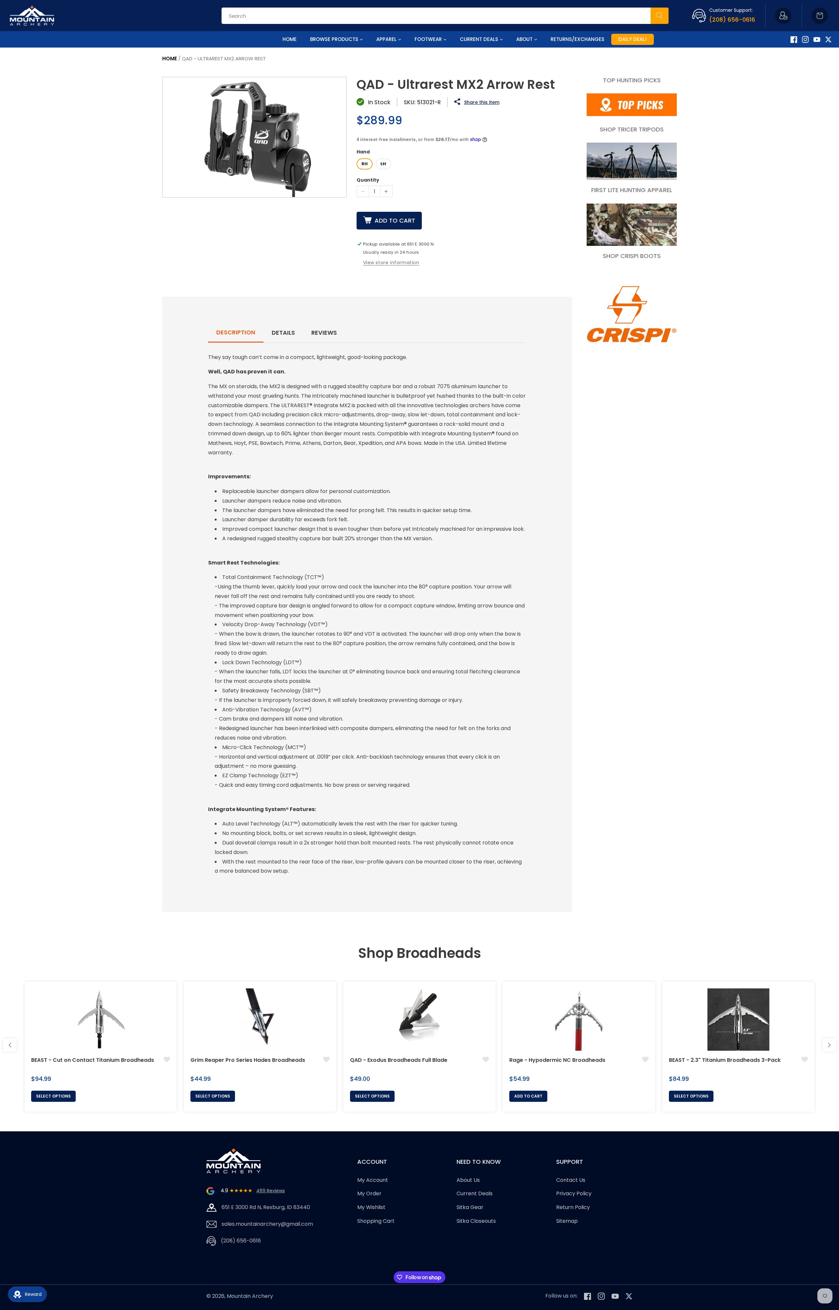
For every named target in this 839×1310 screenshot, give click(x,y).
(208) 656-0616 (732, 19)
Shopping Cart (376, 1221)
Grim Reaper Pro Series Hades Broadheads (247, 1060)
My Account (372, 1180)
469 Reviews (270, 1190)
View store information (391, 262)
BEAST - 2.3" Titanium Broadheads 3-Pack (725, 1060)
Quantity (368, 180)
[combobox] (445, 16)
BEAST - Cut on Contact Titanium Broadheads (92, 1060)
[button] (819, 16)
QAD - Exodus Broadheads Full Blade (398, 1060)
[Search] (660, 16)
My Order (369, 1194)
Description (235, 332)
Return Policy (573, 1207)
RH (364, 164)
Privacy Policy (574, 1194)
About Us (468, 1180)
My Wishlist (371, 1207)
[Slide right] (829, 1045)
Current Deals (475, 1194)
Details (283, 332)
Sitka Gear (470, 1207)
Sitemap (567, 1221)
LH (383, 164)
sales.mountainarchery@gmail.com (267, 1224)
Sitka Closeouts (476, 1221)
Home (169, 58)
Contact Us (570, 1180)
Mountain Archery (250, 1296)
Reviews (324, 332)
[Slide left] (9, 1045)
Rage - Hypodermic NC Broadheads (557, 1060)
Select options (53, 1096)
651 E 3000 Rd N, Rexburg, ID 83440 (266, 1207)
